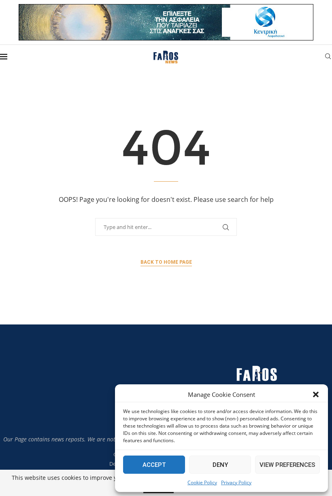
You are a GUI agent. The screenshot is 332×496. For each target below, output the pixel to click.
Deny (220, 464)
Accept (154, 464)
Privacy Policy (236, 482)
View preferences (287, 464)
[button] (316, 394)
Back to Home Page (166, 262)
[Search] (328, 57)
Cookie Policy (202, 482)
